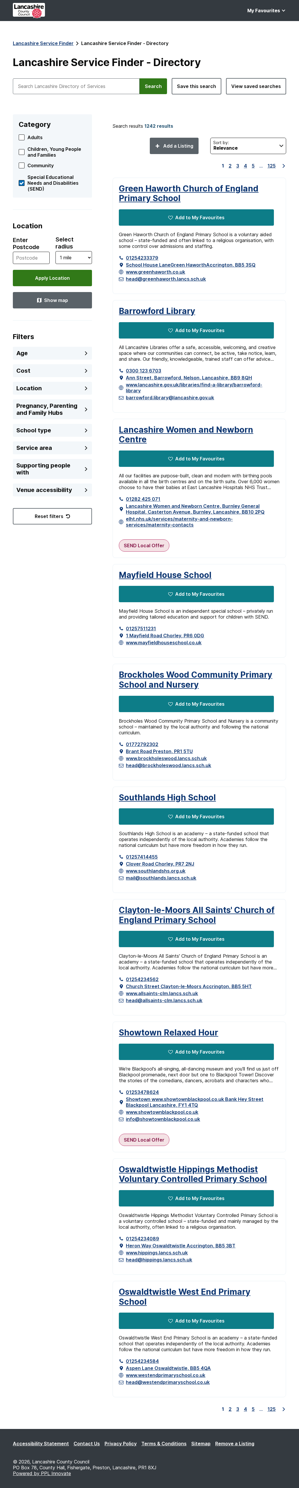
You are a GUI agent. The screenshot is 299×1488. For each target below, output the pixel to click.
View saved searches (256, 86)
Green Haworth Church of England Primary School (188, 193)
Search (153, 86)
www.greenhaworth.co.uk (155, 272)
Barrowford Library (157, 311)
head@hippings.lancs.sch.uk (159, 1260)
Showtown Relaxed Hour (168, 1033)
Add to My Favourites (200, 217)
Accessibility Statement (41, 1443)
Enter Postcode (26, 244)
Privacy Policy (121, 1443)
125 (271, 166)
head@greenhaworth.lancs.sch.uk (166, 279)
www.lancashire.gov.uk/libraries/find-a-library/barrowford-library (194, 387)
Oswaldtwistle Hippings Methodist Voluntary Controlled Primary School (193, 1174)
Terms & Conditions (164, 1443)
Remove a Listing (234, 1443)
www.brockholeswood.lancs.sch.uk (166, 758)
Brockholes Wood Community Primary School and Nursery (195, 680)
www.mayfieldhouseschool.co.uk (163, 642)
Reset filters (49, 516)
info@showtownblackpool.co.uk (163, 1119)
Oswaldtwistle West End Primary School (184, 1297)
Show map (56, 300)
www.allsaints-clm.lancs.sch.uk (162, 993)
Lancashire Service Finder (43, 43)
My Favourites (263, 10)
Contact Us (87, 1443)
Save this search (196, 86)
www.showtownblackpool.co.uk (162, 1112)
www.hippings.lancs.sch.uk (157, 1253)
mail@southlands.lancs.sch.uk (161, 878)
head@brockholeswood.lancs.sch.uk (168, 765)
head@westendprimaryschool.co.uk (168, 1382)
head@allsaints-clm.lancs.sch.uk (164, 1000)
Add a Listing (177, 146)
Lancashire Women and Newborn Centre (186, 435)
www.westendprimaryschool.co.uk (165, 1375)
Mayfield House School (165, 575)
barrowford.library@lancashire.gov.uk (170, 398)
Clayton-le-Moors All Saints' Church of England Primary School (196, 915)
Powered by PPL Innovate (42, 1473)
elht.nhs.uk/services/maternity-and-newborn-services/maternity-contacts (179, 522)
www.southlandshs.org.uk (155, 871)
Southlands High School (167, 797)
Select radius (64, 243)
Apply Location (52, 278)
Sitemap (201, 1443)
